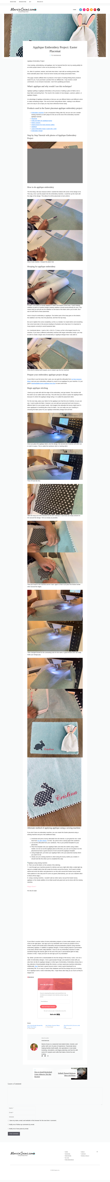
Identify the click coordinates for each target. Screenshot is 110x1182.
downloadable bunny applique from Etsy (43, 383)
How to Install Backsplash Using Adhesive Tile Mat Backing (43, 1074)
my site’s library (42, 840)
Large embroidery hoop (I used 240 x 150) (43, 129)
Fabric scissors (35, 122)
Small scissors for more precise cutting (42, 124)
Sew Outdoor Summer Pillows (53, 1025)
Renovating (22, 1)
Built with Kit (55, 1014)
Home (74, 9)
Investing (13, 1)
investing (67, 1153)
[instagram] (97, 1151)
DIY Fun (67, 1157)
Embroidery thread (36, 131)
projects (40, 1)
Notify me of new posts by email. (19, 1128)
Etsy (36, 966)
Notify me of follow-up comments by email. (21, 1124)
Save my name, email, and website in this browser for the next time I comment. (33, 1120)
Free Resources (69, 1159)
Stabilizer (34, 126)
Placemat (34, 118)
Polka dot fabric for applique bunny (41, 120)
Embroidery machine (37, 112)
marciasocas (57, 55)
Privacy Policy (85, 1155)
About (83, 1151)
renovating (68, 1155)
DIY (30, 1)
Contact (83, 1153)
